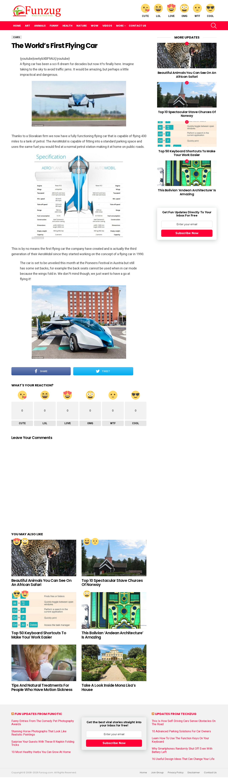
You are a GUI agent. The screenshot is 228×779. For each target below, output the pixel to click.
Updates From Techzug (175, 714)
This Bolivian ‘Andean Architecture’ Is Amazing (112, 635)
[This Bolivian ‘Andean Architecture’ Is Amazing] (114, 610)
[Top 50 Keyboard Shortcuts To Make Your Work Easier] (43, 610)
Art (27, 25)
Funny (54, 25)
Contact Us (137, 25)
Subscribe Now (186, 233)
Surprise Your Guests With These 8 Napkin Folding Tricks (42, 743)
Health (67, 25)
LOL (158, 16)
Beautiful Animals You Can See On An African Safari (41, 582)
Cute (145, 16)
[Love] (16, 541)
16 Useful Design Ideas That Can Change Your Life (183, 759)
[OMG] (24, 541)
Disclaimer (194, 772)
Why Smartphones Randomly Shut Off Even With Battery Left (182, 750)
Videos (107, 25)
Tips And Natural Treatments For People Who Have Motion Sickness (41, 687)
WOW (94, 25)
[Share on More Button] (140, 371)
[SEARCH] (214, 25)
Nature (81, 25)
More (120, 25)
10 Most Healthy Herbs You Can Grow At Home (41, 752)
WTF (197, 16)
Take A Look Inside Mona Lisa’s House (109, 687)
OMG (184, 16)
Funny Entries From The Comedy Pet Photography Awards (42, 722)
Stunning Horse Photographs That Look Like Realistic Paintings (38, 733)
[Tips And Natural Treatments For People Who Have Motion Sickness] (43, 663)
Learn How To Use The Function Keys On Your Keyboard (180, 740)
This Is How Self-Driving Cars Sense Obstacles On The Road (184, 722)
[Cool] (16, 593)
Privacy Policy (175, 772)
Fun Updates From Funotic (38, 714)
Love (171, 16)
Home (17, 25)
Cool (210, 16)
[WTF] (95, 541)
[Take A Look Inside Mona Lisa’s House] (114, 663)
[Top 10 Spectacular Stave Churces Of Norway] (114, 558)
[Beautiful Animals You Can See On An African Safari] (43, 558)
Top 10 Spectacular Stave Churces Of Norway (112, 582)
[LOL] (86, 541)
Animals (40, 25)
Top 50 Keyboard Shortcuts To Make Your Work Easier (38, 635)
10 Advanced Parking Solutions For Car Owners (181, 731)
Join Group (157, 772)
